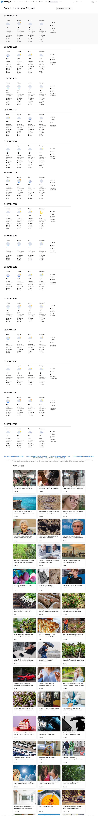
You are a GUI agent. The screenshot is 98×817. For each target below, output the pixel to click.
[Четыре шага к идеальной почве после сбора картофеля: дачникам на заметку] (49, 530)
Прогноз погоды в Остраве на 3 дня (14, 456)
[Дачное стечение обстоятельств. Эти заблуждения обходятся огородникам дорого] (73, 629)
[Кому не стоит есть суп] (49, 801)
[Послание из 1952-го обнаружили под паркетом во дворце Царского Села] (49, 506)
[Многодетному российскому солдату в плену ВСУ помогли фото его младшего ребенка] (24, 481)
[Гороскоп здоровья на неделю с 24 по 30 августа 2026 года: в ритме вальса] (73, 801)
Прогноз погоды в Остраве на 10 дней (83, 456)
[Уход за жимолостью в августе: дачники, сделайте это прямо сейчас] (24, 629)
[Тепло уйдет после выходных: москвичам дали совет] (49, 653)
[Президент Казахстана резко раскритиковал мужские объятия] (73, 530)
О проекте (40, 816)
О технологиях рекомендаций (65, 816)
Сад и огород (49, 457)
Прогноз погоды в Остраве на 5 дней (36, 456)
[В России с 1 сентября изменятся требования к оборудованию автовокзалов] (49, 703)
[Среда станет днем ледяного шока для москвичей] (73, 776)
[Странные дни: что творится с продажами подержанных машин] (24, 752)
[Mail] (2, 2)
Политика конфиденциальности (50, 816)
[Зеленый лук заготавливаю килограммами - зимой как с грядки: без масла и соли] (24, 604)
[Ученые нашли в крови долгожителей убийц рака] (49, 727)
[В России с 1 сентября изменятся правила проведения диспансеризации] (49, 555)
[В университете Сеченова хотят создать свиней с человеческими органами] (49, 604)
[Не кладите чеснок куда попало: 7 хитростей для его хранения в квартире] (24, 703)
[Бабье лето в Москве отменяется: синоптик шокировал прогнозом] (73, 481)
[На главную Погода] (7, 2)
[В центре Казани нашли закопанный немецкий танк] (49, 580)
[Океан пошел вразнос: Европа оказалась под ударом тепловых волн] (24, 506)
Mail (2, 816)
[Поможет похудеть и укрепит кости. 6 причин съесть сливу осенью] (24, 580)
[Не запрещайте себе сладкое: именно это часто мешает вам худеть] (24, 727)
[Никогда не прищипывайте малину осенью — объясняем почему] (73, 604)
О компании (7, 816)
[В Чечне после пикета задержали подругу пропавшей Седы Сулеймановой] (73, 506)
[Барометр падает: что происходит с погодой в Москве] (73, 752)
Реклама (13, 816)
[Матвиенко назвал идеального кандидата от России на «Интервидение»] (73, 580)
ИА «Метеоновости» (92, 816)
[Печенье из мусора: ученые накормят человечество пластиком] (49, 752)
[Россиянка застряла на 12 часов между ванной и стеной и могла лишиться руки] (73, 703)
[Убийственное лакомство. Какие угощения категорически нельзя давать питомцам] (49, 481)
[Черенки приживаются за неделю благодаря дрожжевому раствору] (73, 653)
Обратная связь (76, 816)
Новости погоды (38, 457)
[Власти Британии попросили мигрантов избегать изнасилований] (73, 555)
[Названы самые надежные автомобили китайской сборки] (24, 678)
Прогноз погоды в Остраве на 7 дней (60, 456)
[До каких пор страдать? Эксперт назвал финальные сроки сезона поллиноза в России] (73, 678)
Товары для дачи (60, 457)
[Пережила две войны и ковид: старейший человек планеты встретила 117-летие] (24, 530)
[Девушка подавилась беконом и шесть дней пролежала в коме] (24, 801)
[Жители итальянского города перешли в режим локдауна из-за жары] (24, 776)
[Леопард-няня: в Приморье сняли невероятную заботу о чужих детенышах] (24, 555)
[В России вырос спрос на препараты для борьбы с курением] (49, 678)
